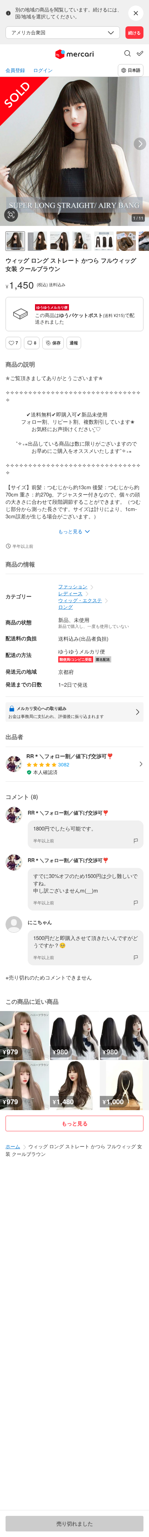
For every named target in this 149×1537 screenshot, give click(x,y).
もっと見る (75, 1123)
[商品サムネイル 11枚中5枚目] (104, 241)
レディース (70, 593)
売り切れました (74, 1523)
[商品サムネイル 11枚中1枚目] (15, 241)
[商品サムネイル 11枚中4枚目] (81, 241)
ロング (65, 606)
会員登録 (15, 70)
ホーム (13, 1146)
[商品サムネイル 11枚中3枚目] (59, 241)
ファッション (72, 586)
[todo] (140, 53)
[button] (127, 54)
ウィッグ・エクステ (80, 600)
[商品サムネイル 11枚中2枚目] (37, 241)
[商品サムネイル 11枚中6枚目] (126, 241)
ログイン (43, 70)
